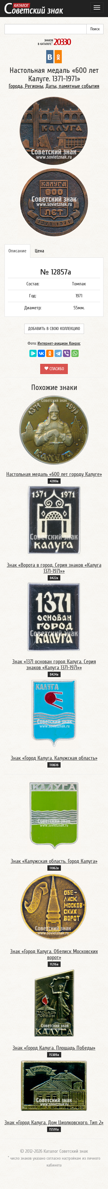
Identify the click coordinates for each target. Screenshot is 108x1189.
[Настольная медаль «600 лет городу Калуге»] (54, 429)
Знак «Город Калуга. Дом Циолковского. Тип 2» (54, 1122)
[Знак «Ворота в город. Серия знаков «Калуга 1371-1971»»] (54, 520)
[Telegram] (58, 353)
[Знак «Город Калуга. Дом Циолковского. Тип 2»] (54, 1085)
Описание (17, 251)
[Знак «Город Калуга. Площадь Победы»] (54, 1003)
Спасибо (56, 369)
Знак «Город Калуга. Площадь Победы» (54, 1048)
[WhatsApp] (75, 353)
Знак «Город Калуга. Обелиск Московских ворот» (54, 954)
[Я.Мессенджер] (33, 353)
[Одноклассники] (49, 353)
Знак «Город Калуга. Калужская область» (54, 758)
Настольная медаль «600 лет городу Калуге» (54, 474)
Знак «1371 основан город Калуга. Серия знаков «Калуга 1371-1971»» (54, 664)
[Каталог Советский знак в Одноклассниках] (58, 56)
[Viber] (66, 353)
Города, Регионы (26, 86)
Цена (39, 251)
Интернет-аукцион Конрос (59, 343)
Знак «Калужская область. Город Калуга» (54, 861)
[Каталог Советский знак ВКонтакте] (49, 56)
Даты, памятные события (72, 86)
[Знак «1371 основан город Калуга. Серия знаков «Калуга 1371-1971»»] (54, 616)
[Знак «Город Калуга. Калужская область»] (54, 713)
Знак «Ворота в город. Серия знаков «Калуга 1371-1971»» (54, 568)
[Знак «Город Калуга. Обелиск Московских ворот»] (54, 906)
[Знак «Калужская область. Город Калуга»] (54, 816)
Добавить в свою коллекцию (54, 328)
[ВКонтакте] (41, 353)
